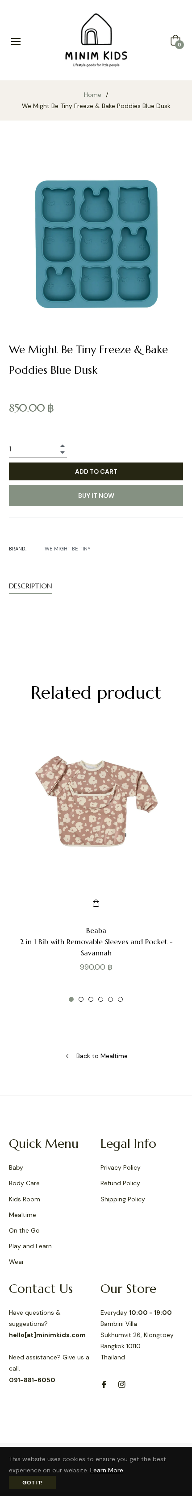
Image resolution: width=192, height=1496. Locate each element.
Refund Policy (120, 1183)
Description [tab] (30, 585)
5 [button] (110, 999)
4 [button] (100, 999)
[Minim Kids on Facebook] (104, 1383)
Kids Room (24, 1199)
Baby (16, 1167)
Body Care (24, 1183)
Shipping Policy (122, 1199)
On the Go (24, 1230)
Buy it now (96, 496)
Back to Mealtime (101, 1056)
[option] (96, 864)
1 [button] (71, 999)
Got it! (32, 1482)
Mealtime (22, 1215)
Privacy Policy (120, 1167)
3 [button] (90, 999)
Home (92, 95)
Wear (16, 1262)
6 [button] (120, 999)
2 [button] (81, 999)
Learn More (106, 1470)
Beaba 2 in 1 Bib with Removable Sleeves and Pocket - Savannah (96, 941)
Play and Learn (30, 1246)
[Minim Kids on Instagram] (121, 1383)
